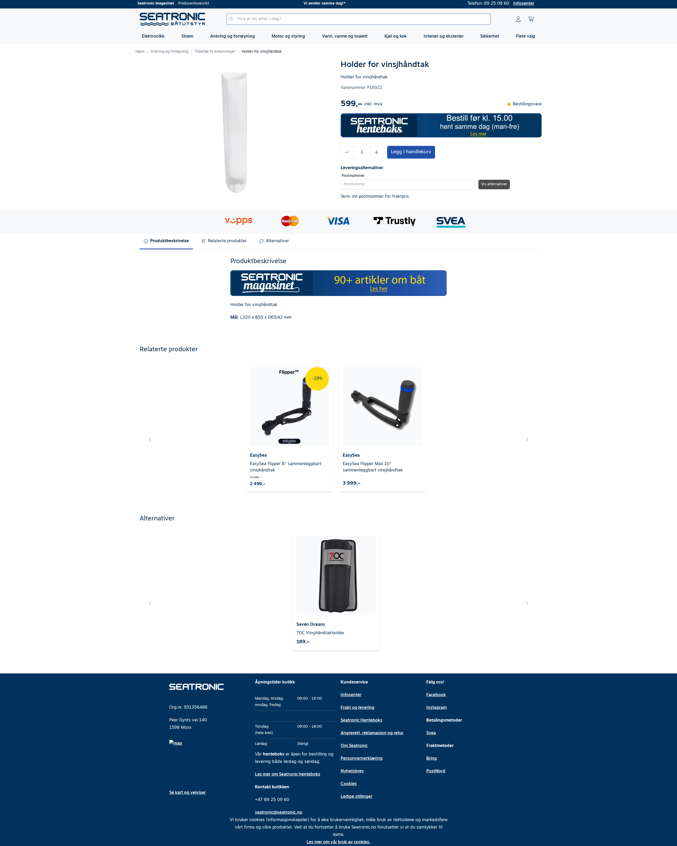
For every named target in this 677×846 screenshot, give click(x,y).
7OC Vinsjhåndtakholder (320, 633)
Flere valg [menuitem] (525, 36)
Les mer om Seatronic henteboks (287, 774)
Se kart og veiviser (187, 793)
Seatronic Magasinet (156, 4)
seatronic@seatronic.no (278, 813)
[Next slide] (527, 439)
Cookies (349, 784)
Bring (431, 759)
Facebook (436, 695)
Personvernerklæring (362, 759)
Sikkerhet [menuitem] (489, 36)
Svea (431, 733)
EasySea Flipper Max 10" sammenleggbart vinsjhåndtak (373, 467)
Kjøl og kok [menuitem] (396, 36)
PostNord (435, 771)
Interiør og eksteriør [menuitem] (444, 36)
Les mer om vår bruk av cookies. (338, 842)
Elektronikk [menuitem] (153, 36)
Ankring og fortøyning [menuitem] (232, 36)
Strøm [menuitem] (187, 36)
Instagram (436, 708)
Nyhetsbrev (352, 771)
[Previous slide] (150, 439)
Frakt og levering (357, 708)
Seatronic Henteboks (361, 720)
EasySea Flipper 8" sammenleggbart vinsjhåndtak (285, 467)
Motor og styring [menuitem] (288, 36)
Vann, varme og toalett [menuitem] (345, 36)
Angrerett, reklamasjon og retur (372, 733)
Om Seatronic (354, 746)
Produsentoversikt (193, 4)
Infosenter (523, 4)
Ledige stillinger (356, 797)
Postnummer (353, 176)
